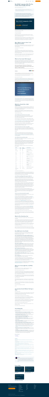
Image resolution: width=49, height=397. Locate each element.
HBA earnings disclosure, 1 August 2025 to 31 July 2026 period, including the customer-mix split (24, 344)
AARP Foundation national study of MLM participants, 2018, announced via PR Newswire (23, 339)
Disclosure (35, 385)
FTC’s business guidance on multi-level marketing (21, 120)
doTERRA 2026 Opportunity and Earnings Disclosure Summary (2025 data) (22, 347)
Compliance (20, 388)
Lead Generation (20, 387)
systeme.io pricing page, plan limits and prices (19, 343)
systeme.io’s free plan (23, 200)
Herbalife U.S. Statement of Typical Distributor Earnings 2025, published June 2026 (23, 348)
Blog (26, 1)
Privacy (35, 387)
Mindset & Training (21, 391)
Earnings (35, 386)
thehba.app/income (17, 249)
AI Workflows (20, 386)
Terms (34, 388)
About (30, 1)
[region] (24, 158)
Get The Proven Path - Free (12, 388)
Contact (33, 1)
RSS (26, 389)
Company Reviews (21, 389)
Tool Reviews (20, 385)
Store (28, 1)
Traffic (19, 390)
